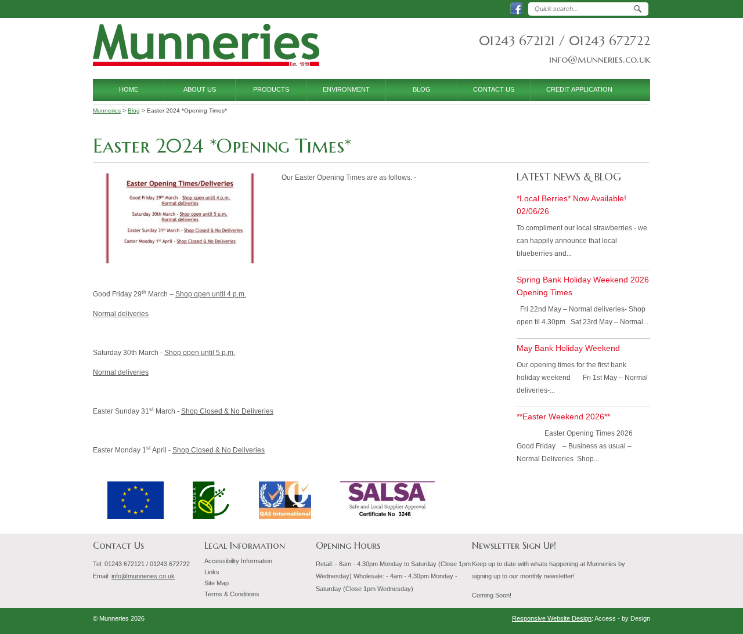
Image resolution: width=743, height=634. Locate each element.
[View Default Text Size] (352, 621)
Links (211, 571)
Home (128, 89)
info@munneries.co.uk (599, 59)
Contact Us (493, 89)
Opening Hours (348, 545)
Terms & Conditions (231, 593)
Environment (346, 89)
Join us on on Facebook (521, 8)
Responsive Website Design (551, 618)
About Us (199, 89)
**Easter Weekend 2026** (563, 416)
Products (271, 89)
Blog (422, 89)
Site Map (216, 582)
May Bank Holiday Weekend (568, 348)
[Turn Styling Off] (404, 621)
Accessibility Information (238, 560)
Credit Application (579, 89)
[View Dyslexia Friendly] (387, 621)
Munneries (206, 45)
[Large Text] (370, 621)
